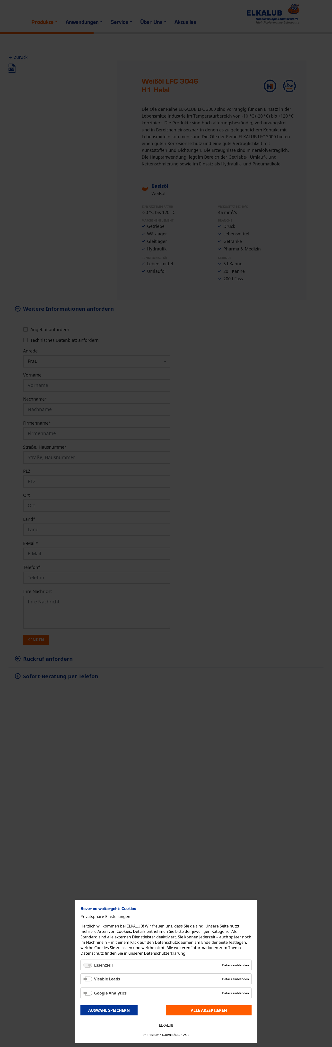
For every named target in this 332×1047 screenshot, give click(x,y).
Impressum (151, 1034)
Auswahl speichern (109, 1010)
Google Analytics (110, 993)
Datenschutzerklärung (164, 953)
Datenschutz (171, 1034)
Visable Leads (107, 979)
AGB (186, 1034)
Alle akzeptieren (209, 1010)
